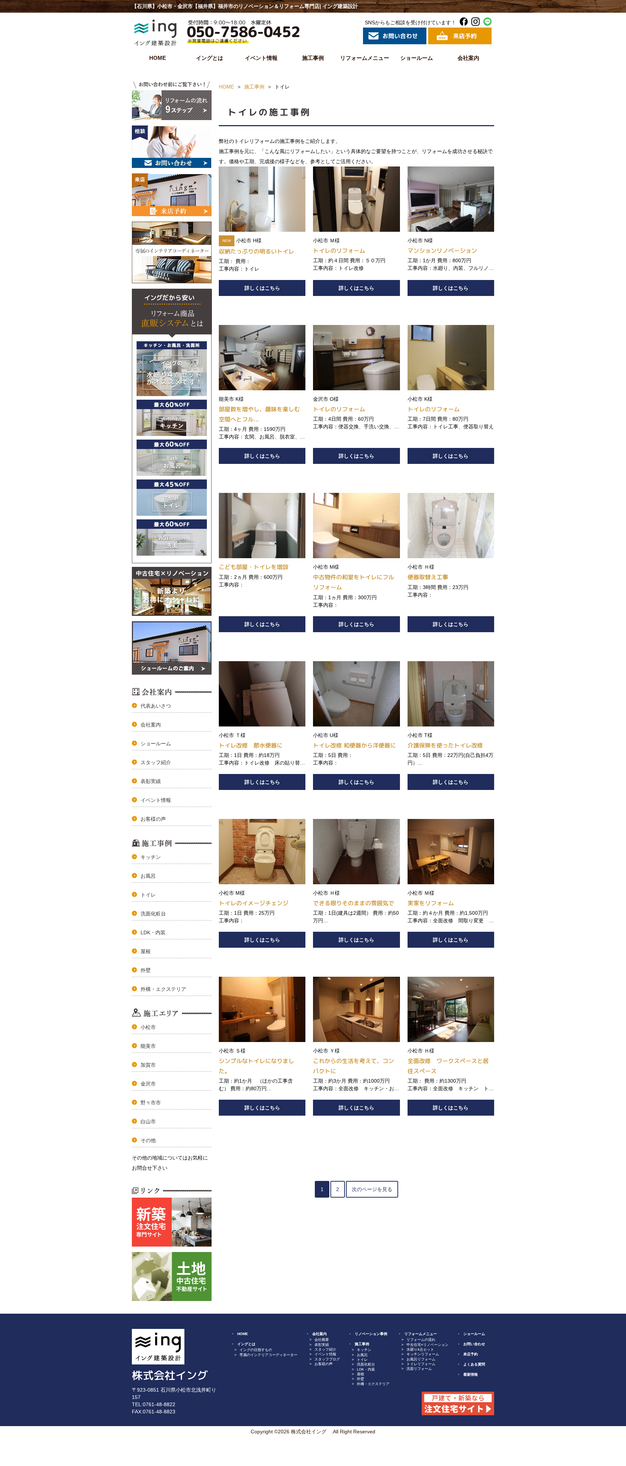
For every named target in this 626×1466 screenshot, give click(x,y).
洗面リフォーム (419, 1369)
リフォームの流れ (420, 1340)
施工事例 (313, 58)
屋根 (146, 951)
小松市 (148, 1027)
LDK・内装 (153, 932)
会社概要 (321, 1340)
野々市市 (151, 1102)
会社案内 (468, 58)
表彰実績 (151, 781)
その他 (148, 1140)
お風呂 (148, 876)
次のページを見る (372, 1189)
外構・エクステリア (163, 989)
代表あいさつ (156, 706)
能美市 (148, 1046)
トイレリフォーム (420, 1364)
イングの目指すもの (255, 1350)
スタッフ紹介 (156, 762)
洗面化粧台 (153, 914)
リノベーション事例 (371, 1334)
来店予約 (470, 1354)
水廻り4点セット (420, 1349)
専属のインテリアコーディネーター (268, 1355)
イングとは (209, 58)
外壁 (146, 970)
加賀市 (148, 1065)
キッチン (151, 857)
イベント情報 (261, 58)
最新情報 (470, 1374)
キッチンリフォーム (422, 1354)
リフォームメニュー (364, 58)
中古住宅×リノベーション (427, 1345)
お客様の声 (153, 819)
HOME (157, 58)
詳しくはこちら (262, 288)
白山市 (148, 1121)
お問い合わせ (474, 1344)
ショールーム (416, 58)
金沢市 (148, 1084)
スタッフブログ (327, 1359)
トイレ (148, 895)
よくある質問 (474, 1364)
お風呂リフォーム (420, 1359)
